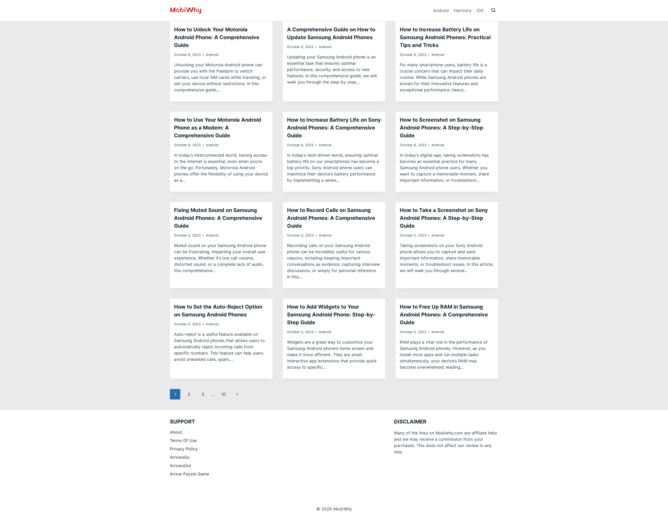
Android (441, 10)
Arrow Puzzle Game (189, 473)
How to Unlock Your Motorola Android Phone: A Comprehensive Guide (216, 37)
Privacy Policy (184, 448)
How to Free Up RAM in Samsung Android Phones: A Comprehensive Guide (444, 315)
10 (223, 394)
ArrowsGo (180, 457)
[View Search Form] (493, 10)
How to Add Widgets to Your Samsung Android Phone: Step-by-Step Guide (331, 315)
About (176, 432)
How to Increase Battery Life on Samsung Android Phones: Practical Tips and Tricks (445, 37)
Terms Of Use (183, 440)
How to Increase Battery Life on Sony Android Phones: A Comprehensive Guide (334, 128)
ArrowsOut (180, 465)
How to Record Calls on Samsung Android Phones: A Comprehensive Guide (331, 218)
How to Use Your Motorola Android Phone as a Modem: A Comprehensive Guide (217, 128)
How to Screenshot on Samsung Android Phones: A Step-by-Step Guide (441, 128)
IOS (480, 10)
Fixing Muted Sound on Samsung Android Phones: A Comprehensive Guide (218, 218)
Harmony (463, 10)
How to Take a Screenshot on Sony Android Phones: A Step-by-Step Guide (444, 218)
